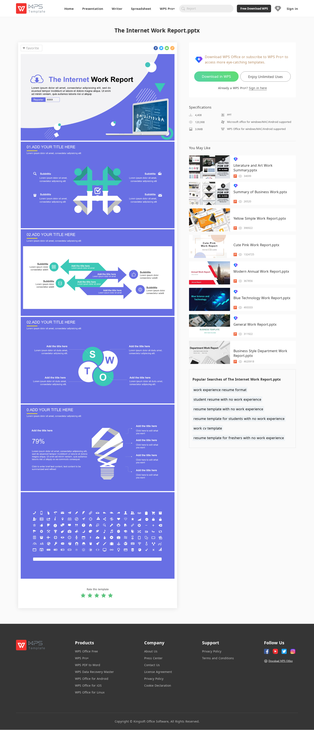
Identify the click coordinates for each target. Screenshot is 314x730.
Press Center (153, 658)
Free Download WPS (254, 8)
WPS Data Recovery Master (94, 672)
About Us (150, 651)
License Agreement (158, 672)
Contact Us (152, 665)
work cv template (208, 428)
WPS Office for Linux (89, 692)
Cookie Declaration (157, 685)
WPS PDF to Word (87, 665)
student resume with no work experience (227, 399)
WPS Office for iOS (88, 685)
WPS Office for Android (91, 679)
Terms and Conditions (218, 658)
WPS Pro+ (82, 658)
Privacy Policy (153, 679)
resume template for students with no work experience (239, 418)
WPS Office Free (86, 651)
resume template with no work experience (228, 409)
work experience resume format (220, 389)
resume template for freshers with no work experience (239, 438)
